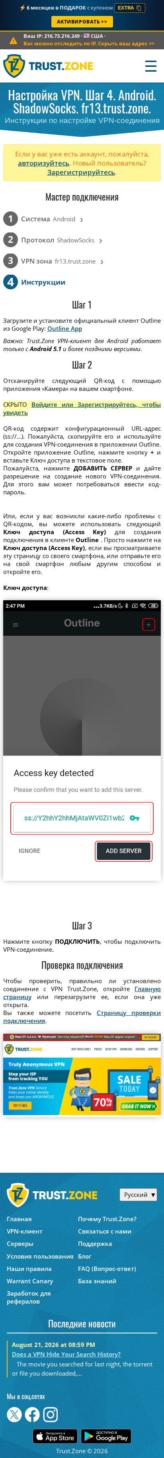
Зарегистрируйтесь (81, 172)
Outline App (64, 328)
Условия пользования (40, 1256)
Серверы (20, 1243)
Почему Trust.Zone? (107, 1219)
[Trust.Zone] (48, 65)
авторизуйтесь (43, 163)
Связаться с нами (104, 1231)
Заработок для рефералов (29, 1297)
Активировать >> (82, 21)
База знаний (97, 1281)
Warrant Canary (30, 1281)
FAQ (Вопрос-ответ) (107, 1269)
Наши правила (29, 1269)
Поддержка (95, 1243)
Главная (19, 1219)
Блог (85, 1256)
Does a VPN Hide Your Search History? (66, 1354)
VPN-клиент (25, 1231)
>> (88, 43)
